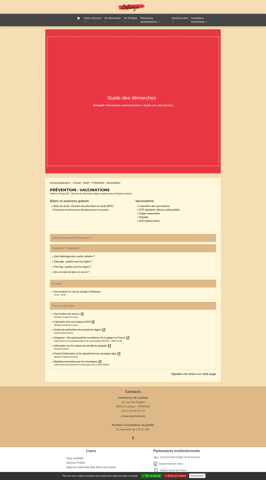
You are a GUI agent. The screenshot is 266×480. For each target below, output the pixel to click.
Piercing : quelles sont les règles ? (72, 267)
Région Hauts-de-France (173, 470)
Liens (91, 451)
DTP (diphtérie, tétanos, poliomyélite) (159, 209)
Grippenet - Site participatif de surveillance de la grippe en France (92, 337)
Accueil (98, 105)
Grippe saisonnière (149, 213)
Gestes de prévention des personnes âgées (80, 329)
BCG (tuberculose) (149, 221)
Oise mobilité (74, 458)
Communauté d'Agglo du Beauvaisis (180, 457)
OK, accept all (152, 475)
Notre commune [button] (92, 18)
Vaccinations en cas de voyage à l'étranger (77, 291)
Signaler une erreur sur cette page (193, 374)
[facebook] (133, 438)
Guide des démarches (158, 105)
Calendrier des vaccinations (154, 206)
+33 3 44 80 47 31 (133, 411)
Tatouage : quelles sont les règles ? (73, 261)
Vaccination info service (69, 314)
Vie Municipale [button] (112, 18)
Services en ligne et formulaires (71, 237)
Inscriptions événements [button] (198, 20)
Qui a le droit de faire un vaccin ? (72, 272)
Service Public (75, 462)
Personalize (197, 475)
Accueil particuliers (60, 183)
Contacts (133, 392)
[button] (78, 18)
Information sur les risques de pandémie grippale (82, 345)
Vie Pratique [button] (130, 18)
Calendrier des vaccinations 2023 (74, 322)
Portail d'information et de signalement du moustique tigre (87, 353)
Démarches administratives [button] (148, 20)
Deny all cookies (176, 475)
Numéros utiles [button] (180, 18)
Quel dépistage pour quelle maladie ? (74, 256)
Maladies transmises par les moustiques (78, 361)
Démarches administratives (124, 105)
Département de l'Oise (171, 463)
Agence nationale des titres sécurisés (91, 467)
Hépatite (143, 217)
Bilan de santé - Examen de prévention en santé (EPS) (83, 206)
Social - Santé (82, 183)
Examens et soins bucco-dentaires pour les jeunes (81, 209)
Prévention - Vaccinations (106, 183)
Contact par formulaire (133, 416)
